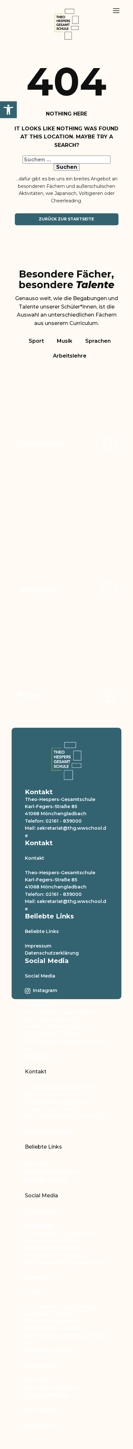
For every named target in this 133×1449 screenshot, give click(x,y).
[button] (8, 109)
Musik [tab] (64, 341)
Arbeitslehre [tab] (70, 356)
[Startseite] (66, 24)
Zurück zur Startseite (66, 219)
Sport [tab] (36, 341)
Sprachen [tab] (98, 341)
